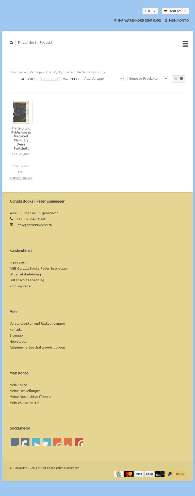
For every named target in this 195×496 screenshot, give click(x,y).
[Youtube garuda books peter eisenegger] (57, 442)
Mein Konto (178, 20)
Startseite (18, 72)
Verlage (36, 72)
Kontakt (16, 330)
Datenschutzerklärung (27, 280)
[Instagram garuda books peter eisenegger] (79, 442)
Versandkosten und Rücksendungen (37, 323)
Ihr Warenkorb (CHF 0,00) (139, 20)
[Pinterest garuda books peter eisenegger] (47, 442)
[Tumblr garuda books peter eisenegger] (68, 442)
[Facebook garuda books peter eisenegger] (15, 442)
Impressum (18, 262)
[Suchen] (11, 42)
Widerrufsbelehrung (25, 274)
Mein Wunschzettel (24, 403)
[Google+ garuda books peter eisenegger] (36, 442)
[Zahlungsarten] (119, 474)
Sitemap (16, 335)
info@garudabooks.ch (34, 225)
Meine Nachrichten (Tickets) (31, 397)
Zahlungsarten (21, 286)
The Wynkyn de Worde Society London (76, 72)
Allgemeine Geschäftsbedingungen (37, 347)
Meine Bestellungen (25, 391)
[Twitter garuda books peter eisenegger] (25, 442)
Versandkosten (21, 178)
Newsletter (19, 341)
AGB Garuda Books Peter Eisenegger (39, 268)
